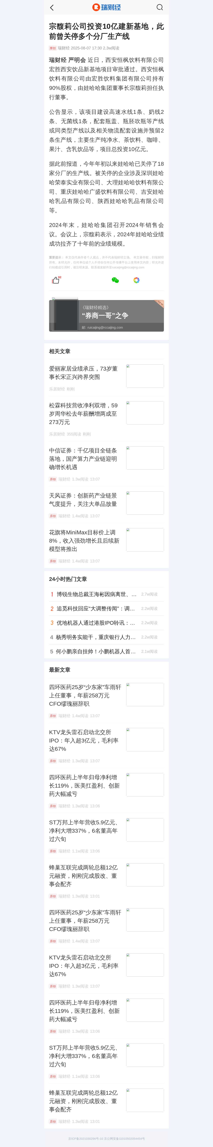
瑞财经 (64, 48)
